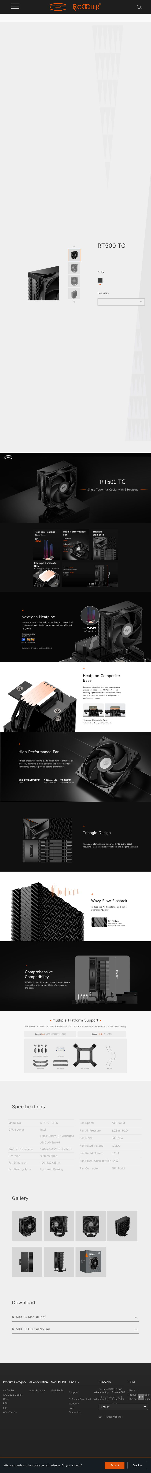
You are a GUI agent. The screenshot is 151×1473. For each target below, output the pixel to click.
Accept (114, 1465)
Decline (137, 1465)
